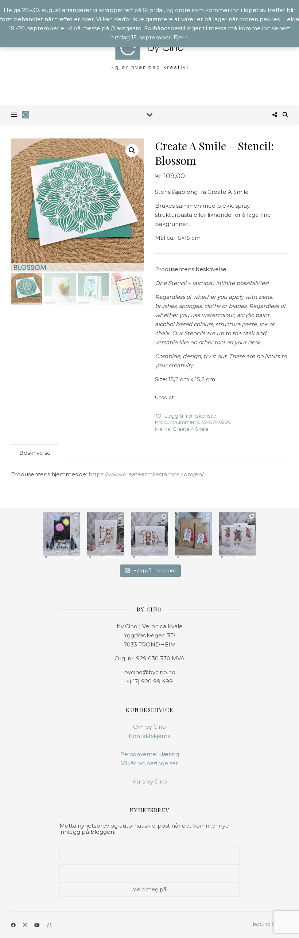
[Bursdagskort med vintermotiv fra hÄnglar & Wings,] (149, 535)
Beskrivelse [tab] (35, 452)
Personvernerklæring (149, 754)
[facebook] (14, 925)
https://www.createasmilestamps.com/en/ (146, 474)
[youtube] (37, 925)
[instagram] (25, 925)
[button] (132, 150)
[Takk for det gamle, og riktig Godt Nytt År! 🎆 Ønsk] (61, 535)
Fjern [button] (181, 37)
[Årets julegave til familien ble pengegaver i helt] (237, 535)
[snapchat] (49, 925)
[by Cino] (149, 53)
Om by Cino (149, 726)
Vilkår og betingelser (149, 763)
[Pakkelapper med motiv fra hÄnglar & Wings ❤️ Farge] (193, 535)
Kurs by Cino (149, 781)
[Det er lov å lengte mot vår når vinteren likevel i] (105, 535)
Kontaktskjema (150, 735)
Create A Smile (191, 429)
